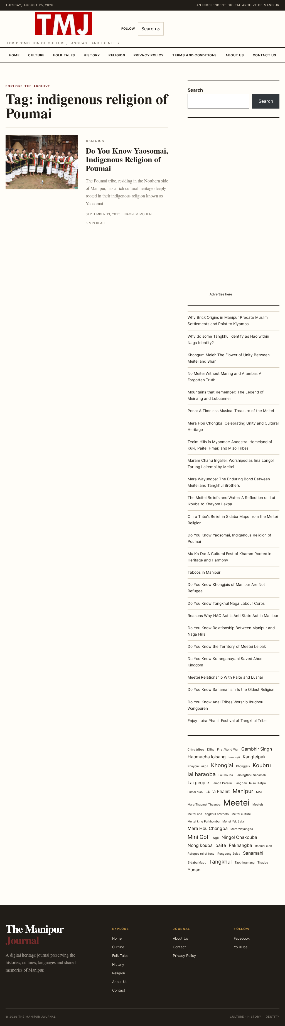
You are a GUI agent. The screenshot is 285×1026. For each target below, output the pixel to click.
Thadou (262, 862)
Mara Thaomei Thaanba (204, 804)
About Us (234, 55)
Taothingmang (245, 862)
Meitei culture (241, 814)
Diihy (210, 749)
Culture (36, 55)
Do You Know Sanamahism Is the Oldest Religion (231, 689)
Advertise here (221, 294)
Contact (118, 990)
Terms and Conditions (194, 55)
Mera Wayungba (241, 829)
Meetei (236, 802)
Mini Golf (199, 837)
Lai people (198, 782)
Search (195, 90)
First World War (228, 749)
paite (220, 845)
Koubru (262, 765)
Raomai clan (263, 846)
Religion (117, 55)
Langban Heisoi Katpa (250, 783)
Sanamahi (253, 853)
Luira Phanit (217, 791)
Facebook (242, 938)
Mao (259, 792)
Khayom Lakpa (198, 766)
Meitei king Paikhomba (204, 821)
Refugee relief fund (201, 854)
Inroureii (234, 757)
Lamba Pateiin (222, 783)
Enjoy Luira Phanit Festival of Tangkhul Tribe (227, 720)
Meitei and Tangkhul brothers (208, 814)
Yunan (194, 869)
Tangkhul (220, 861)
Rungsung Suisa (228, 854)
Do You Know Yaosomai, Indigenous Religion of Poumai (127, 159)
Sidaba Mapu (197, 862)
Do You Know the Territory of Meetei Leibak (227, 646)
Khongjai (222, 765)
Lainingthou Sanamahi (251, 775)
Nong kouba (200, 845)
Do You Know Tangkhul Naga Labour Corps (226, 603)
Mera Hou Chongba (208, 828)
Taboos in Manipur (204, 572)
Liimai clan (195, 792)
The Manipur (34, 934)
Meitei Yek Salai (233, 821)
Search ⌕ (150, 28)
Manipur (243, 791)
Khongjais (243, 766)
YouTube (240, 947)
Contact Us (264, 55)
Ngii (216, 838)
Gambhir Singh (256, 749)
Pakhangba (240, 845)
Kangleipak (254, 756)
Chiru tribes (196, 749)
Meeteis (258, 804)
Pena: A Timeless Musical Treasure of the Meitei (231, 410)
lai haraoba (202, 774)
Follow (128, 29)
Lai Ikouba (225, 775)
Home (14, 55)
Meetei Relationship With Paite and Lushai (225, 677)
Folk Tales (64, 55)
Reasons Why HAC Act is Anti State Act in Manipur (233, 615)
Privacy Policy (149, 55)
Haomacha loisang (207, 756)
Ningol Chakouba (239, 837)
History (92, 55)
